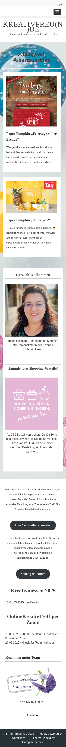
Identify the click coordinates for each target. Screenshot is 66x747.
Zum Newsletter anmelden (33, 525)
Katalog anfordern (33, 574)
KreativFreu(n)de (33, 26)
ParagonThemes (32, 742)
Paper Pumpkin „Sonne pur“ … (30, 220)
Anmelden (33, 715)
